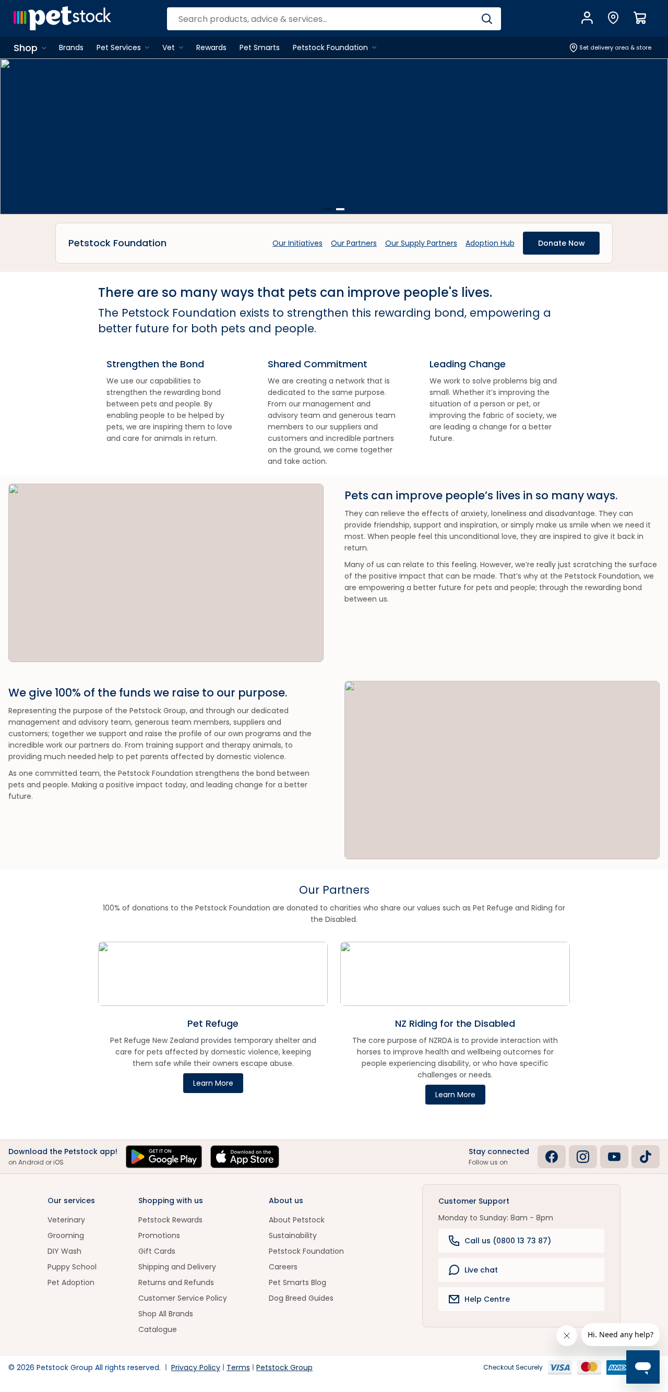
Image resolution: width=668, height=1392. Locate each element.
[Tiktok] (645, 1156)
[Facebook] (552, 1156)
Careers (283, 1267)
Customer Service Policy (182, 1298)
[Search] (486, 19)
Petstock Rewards (170, 1220)
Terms (238, 1367)
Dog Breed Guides (301, 1298)
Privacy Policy (195, 1367)
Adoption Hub (490, 243)
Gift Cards (156, 1251)
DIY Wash (64, 1251)
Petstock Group (284, 1367)
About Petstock (297, 1220)
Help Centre (487, 1299)
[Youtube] (614, 1156)
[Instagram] (583, 1156)
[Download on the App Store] (244, 1156)
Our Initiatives (297, 243)
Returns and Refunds (176, 1282)
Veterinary (66, 1220)
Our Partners (354, 243)
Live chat (481, 1270)
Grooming (65, 1235)
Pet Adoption (70, 1282)
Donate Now (561, 243)
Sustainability (293, 1235)
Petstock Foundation (306, 1251)
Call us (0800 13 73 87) (507, 1240)
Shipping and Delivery (177, 1267)
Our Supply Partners (421, 243)
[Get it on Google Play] (164, 1156)
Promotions (159, 1235)
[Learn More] (334, 136)
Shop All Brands (165, 1314)
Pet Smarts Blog (297, 1282)
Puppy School (72, 1267)
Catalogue (157, 1329)
